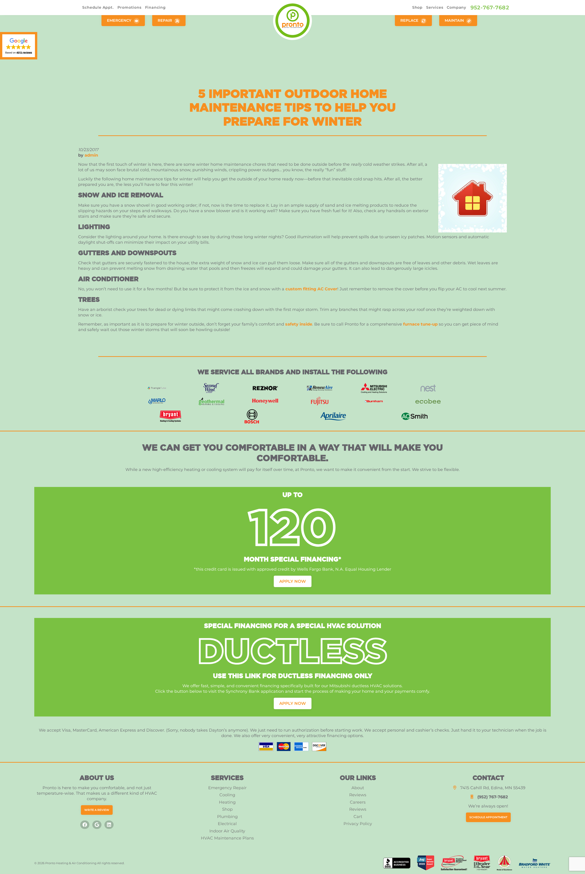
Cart (358, 816)
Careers (358, 802)
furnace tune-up (420, 324)
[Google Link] (96, 825)
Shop (417, 7)
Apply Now (292, 581)
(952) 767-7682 (492, 796)
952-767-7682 (490, 7)
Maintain (455, 20)
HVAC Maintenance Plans (227, 838)
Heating (227, 802)
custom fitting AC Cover (311, 288)
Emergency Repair (227, 787)
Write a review (96, 810)
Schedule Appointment (488, 817)
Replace (409, 20)
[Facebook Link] (84, 825)
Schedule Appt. (98, 7)
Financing (155, 7)
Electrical (227, 823)
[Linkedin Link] (109, 825)
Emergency (119, 20)
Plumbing (227, 816)
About (357, 787)
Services (434, 7)
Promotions (129, 7)
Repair (165, 20)
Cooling (227, 794)
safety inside (298, 324)
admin (91, 155)
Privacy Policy (357, 823)
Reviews (357, 794)
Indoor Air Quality (227, 831)
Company (456, 7)
